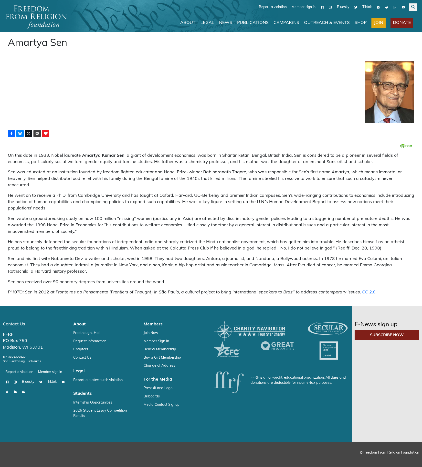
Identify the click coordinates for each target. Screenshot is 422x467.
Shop (361, 23)
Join (378, 23)
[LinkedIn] (395, 7)
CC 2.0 (369, 292)
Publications (253, 23)
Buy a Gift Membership (162, 357)
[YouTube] (378, 7)
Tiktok (367, 7)
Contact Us (14, 324)
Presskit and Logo (158, 388)
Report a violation (273, 7)
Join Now (151, 333)
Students (82, 393)
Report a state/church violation (98, 380)
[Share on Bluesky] (20, 133)
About (188, 23)
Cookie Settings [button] (382, 458)
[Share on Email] (37, 133)
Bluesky (343, 7)
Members (153, 324)
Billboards (152, 396)
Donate (402, 23)
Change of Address (159, 365)
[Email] (403, 7)
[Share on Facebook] (11, 133)
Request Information (89, 341)
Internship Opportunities (92, 402)
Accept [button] (408, 458)
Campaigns (286, 23)
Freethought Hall (86, 333)
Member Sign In (156, 341)
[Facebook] (322, 7)
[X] (356, 7)
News (225, 23)
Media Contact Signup (161, 404)
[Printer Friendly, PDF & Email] (406, 145)
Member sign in (304, 7)
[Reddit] (386, 7)
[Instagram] (330, 7)
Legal (207, 23)
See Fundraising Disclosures (22, 361)
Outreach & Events (327, 23)
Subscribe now (387, 335)
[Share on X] (28, 133)
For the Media (158, 379)
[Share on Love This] (45, 133)
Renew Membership (160, 349)
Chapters (80, 349)
